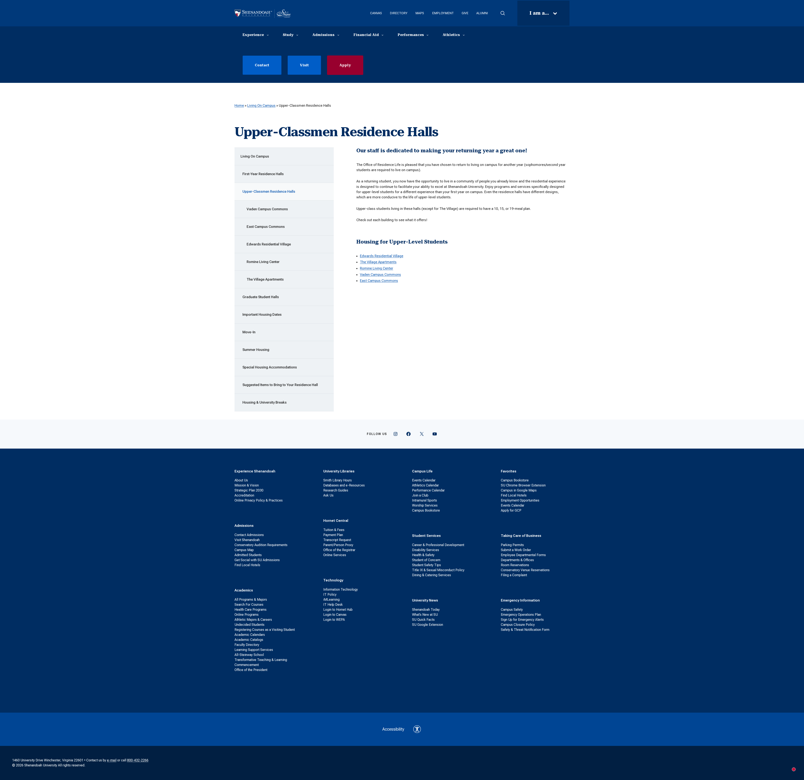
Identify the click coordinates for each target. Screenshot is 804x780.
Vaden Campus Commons (267, 209)
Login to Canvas (335, 615)
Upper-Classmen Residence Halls (268, 191)
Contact (262, 65)
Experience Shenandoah (254, 471)
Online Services (334, 555)
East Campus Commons (266, 227)
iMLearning (331, 600)
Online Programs (246, 615)
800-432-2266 (137, 760)
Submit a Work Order (516, 550)
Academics (243, 590)
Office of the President (250, 670)
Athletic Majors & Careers (253, 620)
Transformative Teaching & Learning (260, 660)
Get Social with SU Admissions (257, 560)
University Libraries (338, 471)
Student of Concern (426, 560)
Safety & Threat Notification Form (525, 630)
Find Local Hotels (247, 565)
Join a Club (420, 495)
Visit (304, 65)
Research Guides (335, 490)
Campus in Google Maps (519, 490)
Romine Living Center (263, 262)
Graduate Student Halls (260, 297)
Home (239, 105)
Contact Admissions (249, 535)
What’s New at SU (425, 615)
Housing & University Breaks (264, 402)
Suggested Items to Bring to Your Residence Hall (280, 385)
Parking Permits (512, 545)
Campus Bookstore (426, 510)
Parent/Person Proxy (338, 545)
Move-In (248, 332)
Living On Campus (261, 105)
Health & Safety (423, 555)
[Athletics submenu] (464, 35)
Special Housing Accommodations (269, 367)
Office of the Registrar (339, 550)
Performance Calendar (428, 490)
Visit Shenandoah (247, 540)
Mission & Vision (246, 485)
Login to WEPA (334, 620)
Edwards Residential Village (269, 244)
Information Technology (340, 589)
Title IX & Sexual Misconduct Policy (438, 570)
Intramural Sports (424, 500)
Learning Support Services (253, 650)
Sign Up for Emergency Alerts (522, 620)
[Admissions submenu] (338, 35)
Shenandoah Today (426, 610)
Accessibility (393, 729)
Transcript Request (337, 540)
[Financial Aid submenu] (382, 35)
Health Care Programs (250, 610)
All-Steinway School (249, 655)
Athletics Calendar (425, 485)
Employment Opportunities (520, 500)
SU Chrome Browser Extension (523, 485)
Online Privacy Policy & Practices (258, 500)
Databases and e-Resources (344, 485)
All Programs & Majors (250, 600)
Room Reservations (515, 565)
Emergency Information (520, 600)
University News (425, 600)
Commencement (246, 665)
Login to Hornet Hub (338, 610)
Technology (333, 580)
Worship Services (425, 505)
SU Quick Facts (423, 620)
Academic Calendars (249, 635)
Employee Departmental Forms (523, 555)
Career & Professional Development (438, 545)
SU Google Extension (427, 625)
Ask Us (328, 495)
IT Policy (329, 595)
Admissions (244, 525)
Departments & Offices (517, 560)
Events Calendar (424, 480)
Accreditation (244, 495)
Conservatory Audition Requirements (260, 545)
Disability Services (425, 550)
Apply (345, 65)
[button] (502, 13)
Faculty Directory (246, 645)
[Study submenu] (297, 35)
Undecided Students (249, 625)
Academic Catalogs (248, 640)
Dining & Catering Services (431, 575)
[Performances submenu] (427, 35)
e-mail (111, 760)
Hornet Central (335, 520)
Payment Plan (333, 535)
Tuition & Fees (333, 530)
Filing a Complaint (514, 575)
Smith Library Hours (337, 480)
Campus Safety (512, 610)
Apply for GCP (511, 510)
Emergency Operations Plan (521, 615)
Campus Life (422, 471)
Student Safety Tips (426, 565)
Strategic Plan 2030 (248, 490)
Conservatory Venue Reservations (525, 570)
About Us (241, 480)
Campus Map (244, 550)
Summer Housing (255, 350)
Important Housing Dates (262, 314)
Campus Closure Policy (518, 625)
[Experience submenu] (268, 35)
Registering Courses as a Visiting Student (264, 630)
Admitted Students (248, 555)
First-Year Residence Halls (263, 174)
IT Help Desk (333, 605)
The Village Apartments (265, 279)
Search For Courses (248, 605)
